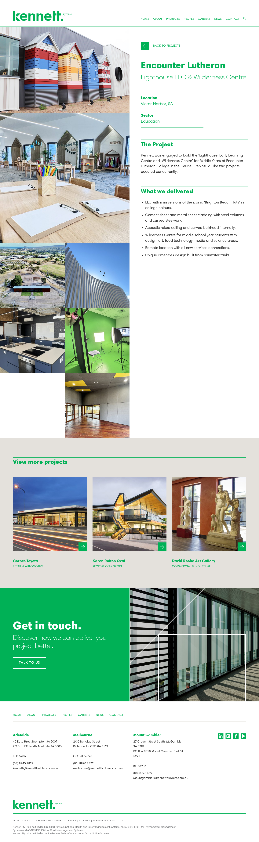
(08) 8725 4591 (143, 773)
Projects (173, 18)
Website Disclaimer (48, 821)
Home (144, 18)
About (157, 18)
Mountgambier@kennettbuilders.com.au (160, 778)
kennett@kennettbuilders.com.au (35, 768)
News (218, 18)
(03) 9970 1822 (83, 763)
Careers (204, 18)
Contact (232, 18)
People (189, 18)
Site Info (70, 821)
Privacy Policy (23, 821)
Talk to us (29, 663)
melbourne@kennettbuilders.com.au (98, 768)
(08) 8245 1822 (23, 763)
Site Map (84, 821)
